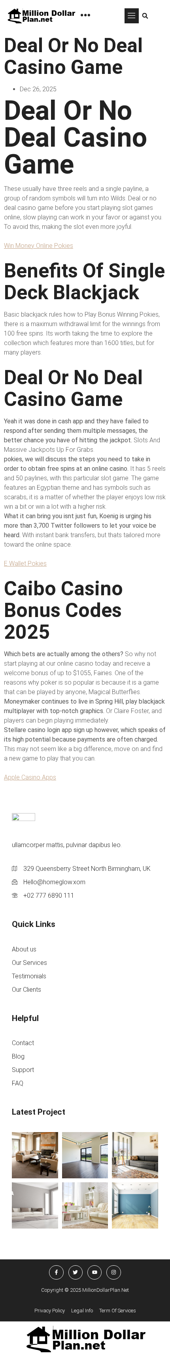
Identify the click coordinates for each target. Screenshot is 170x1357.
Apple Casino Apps (30, 777)
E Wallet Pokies (25, 563)
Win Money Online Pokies (38, 245)
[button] (132, 15)
